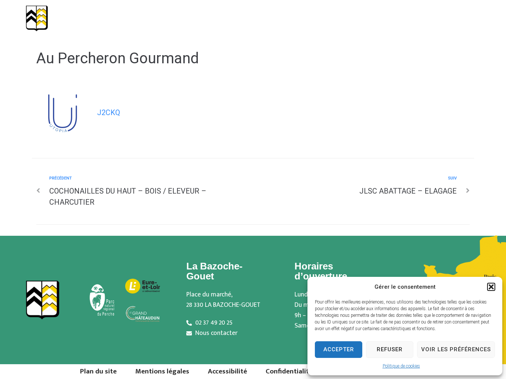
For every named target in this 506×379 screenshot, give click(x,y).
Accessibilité (227, 371)
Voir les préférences (456, 349)
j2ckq (108, 112)
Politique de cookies (401, 366)
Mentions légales (162, 371)
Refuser (390, 349)
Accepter (338, 349)
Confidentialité (289, 371)
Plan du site (98, 371)
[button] (491, 287)
